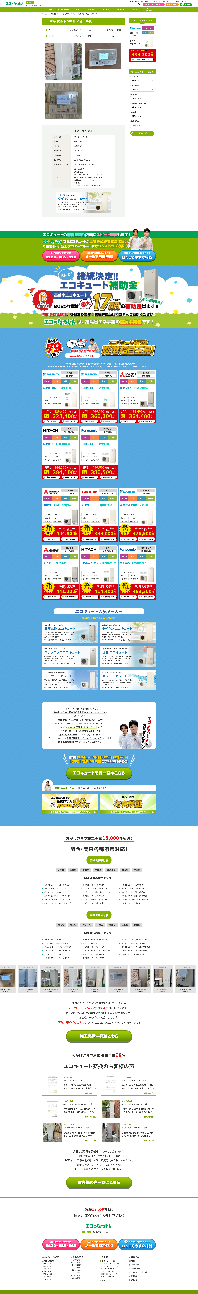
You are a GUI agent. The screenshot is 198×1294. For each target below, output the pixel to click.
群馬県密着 (76, 1275)
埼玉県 (73, 924)
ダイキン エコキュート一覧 (109, 1266)
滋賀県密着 (47, 1276)
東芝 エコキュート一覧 (108, 1276)
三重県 (137, 870)
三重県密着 (47, 1279)
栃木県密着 (76, 1270)
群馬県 (137, 924)
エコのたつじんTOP (51, 1257)
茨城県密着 (76, 1273)
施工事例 (106, 9)
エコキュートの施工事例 (77, 14)
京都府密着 (47, 1269)
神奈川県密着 (76, 1265)
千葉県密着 (76, 1267)
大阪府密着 (47, 1264)
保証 (77, 9)
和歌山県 (111, 870)
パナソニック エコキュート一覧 (111, 1269)
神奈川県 (86, 924)
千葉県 (100, 924)
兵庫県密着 (47, 1266)
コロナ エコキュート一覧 (109, 1274)
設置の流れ (92, 9)
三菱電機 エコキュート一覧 (110, 1264)
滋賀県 (125, 870)
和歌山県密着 (47, 1274)
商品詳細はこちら (143, 59)
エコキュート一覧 (63, 9)
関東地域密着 (99, 915)
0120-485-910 (155, 4)
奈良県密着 (47, 1271)
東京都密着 (76, 1260)
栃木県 (112, 924)
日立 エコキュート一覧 (108, 1271)
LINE (187, 4)
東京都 (61, 924)
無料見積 (133, 1276)
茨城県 (125, 924)
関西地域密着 (99, 860)
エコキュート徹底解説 (148, 10)
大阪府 (61, 870)
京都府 (85, 870)
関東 (30, 5)
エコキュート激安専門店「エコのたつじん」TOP (55, 14)
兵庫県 (73, 870)
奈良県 (98, 870)
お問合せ (133, 1280)
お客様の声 (120, 9)
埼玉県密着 (76, 1262)
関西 (27, 5)
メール (174, 4)
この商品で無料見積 (70, 421)
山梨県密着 (76, 1278)
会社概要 (49, 9)
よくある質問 (134, 9)
